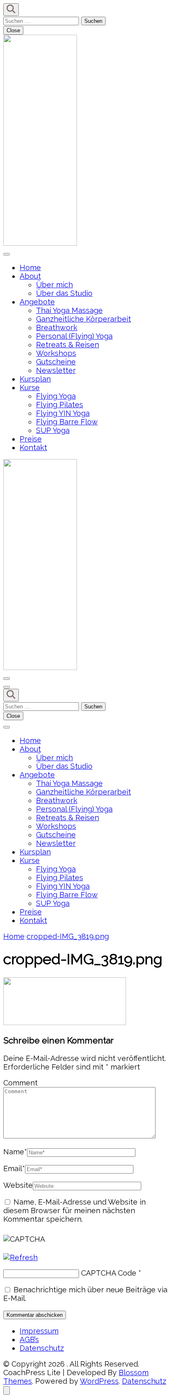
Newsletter (56, 370)
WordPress (99, 1381)
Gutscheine (56, 361)
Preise (31, 439)
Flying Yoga (56, 396)
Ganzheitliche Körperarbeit (83, 319)
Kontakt (33, 447)
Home (30, 267)
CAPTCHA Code (108, 1273)
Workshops (56, 353)
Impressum (39, 1331)
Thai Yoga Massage (69, 310)
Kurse (30, 387)
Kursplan (35, 379)
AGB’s (29, 1339)
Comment (20, 1082)
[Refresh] (20, 1257)
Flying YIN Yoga (63, 413)
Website (18, 1185)
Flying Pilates (59, 404)
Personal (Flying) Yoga (74, 336)
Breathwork (56, 327)
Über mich (54, 284)
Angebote (37, 301)
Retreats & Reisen (67, 344)
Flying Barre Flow (67, 421)
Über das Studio (64, 293)
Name (15, 1151)
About (30, 276)
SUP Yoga (53, 430)
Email (14, 1168)
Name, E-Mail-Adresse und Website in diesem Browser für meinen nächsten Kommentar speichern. (74, 1210)
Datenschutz (42, 1348)
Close (13, 30)
